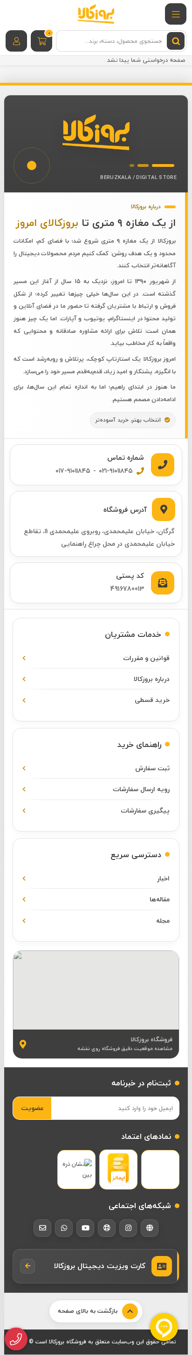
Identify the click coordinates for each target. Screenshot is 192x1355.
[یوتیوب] (85, 1228)
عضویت (32, 1108)
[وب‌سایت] (149, 1228)
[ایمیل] (42, 1228)
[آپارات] (107, 1228)
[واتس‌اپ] (64, 1228)
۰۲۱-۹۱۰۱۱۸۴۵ (116, 470)
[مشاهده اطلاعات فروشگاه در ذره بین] (76, 1170)
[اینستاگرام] (128, 1228)
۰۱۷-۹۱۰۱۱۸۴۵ (72, 470)
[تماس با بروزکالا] (16, 1339)
